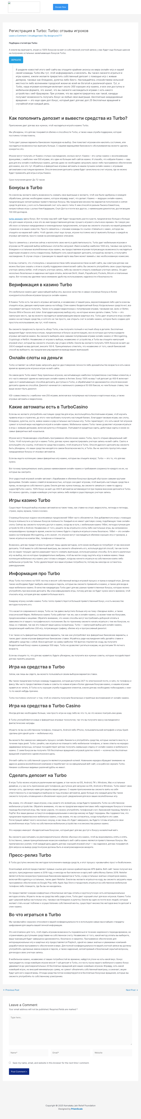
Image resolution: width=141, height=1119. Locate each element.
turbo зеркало (16, 218)
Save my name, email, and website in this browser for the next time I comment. (51, 1063)
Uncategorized (35, 35)
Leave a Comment (17, 35)
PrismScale (77, 1109)
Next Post (132, 990)
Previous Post (11, 990)
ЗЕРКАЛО (16, 60)
